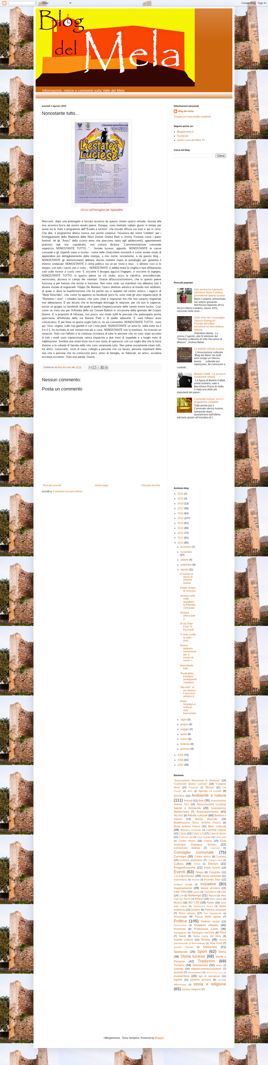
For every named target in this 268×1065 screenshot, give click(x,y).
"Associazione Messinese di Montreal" (197, 780)
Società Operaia (183, 947)
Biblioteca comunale (190, 830)
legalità (178, 979)
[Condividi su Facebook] (102, 367)
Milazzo (199, 898)
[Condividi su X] (98, 367)
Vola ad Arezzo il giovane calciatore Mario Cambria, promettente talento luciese (209, 292)
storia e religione (209, 984)
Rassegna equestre (203, 932)
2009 (181, 755)
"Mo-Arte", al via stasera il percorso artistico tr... (188, 692)
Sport (202, 951)
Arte (201, 800)
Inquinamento (183, 888)
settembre (186, 564)
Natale (210, 902)
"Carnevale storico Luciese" (190, 783)
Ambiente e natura (209, 795)
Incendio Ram (212, 879)
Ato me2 (178, 815)
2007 (181, 764)
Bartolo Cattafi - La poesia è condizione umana (210, 375)
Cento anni (220, 837)
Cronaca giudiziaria (190, 860)
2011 (181, 537)
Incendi (195, 879)
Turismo (179, 965)
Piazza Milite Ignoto (208, 916)
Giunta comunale (211, 876)
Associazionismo (207, 811)
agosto (184, 569)
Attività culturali (197, 815)
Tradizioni (206, 961)
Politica (180, 921)
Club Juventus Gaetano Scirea (200, 842)
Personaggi (180, 916)
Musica (178, 902)
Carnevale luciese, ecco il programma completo (208, 400)
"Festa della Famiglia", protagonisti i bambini (188, 678)
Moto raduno (216, 899)
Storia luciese (192, 956)
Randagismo (180, 932)
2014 (181, 523)
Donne (197, 864)
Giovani (189, 876)
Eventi (179, 872)
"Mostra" (209, 787)
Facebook (182, 135)
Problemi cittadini (206, 925)
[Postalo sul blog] (94, 367)
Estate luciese (212, 867)
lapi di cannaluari (209, 976)
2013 (181, 528)
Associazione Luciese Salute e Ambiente (200, 806)
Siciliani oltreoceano (187, 615)
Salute (182, 936)
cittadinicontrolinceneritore (206, 968)
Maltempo (194, 895)
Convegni (180, 856)
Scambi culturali (183, 939)
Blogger (159, 1038)
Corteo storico (203, 856)
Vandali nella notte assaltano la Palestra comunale (187, 601)
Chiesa (208, 840)
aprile (184, 734)
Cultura (178, 863)
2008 (181, 760)
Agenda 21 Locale (209, 791)
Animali (188, 800)
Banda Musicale (206, 819)
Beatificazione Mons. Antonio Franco (197, 822)
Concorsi (215, 848)
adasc (219, 965)
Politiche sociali (210, 921)
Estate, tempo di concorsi (188, 589)
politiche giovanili (200, 979)
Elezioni (213, 863)
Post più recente (52, 485)
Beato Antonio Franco (187, 826)
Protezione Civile (206, 929)
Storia (222, 951)
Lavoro (196, 892)
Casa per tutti (186, 837)
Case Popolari (204, 837)
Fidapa (200, 872)
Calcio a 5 (198, 833)
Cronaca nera (215, 860)
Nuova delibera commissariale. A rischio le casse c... (188, 653)
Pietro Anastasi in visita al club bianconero (188, 707)
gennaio (185, 748)
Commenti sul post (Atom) (67, 491)
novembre (186, 552)
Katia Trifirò (180, 891)
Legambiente (210, 892)
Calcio (182, 833)
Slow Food (216, 943)
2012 (181, 532)
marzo (184, 739)
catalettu (178, 968)
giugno (184, 724)
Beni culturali (217, 826)
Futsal (177, 876)
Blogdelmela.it (185, 131)
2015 (181, 518)
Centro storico (187, 840)
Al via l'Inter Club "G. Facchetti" (187, 626)
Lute (181, 895)
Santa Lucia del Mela (207, 936)
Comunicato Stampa (187, 848)
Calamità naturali (216, 829)
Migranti (212, 895)
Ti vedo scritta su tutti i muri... (188, 637)
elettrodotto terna (214, 972)
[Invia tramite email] (90, 367)
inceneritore (181, 976)
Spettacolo (181, 951)
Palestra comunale (215, 909)
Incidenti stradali (183, 884)
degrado (178, 972)
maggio (185, 729)
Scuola (205, 939)
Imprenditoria (180, 879)
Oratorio (195, 909)
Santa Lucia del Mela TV (191, 140)
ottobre (184, 559)
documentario (195, 972)
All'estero (179, 795)
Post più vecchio (151, 485)
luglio (183, 719)
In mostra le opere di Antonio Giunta (186, 578)
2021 (181, 493)
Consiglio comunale (194, 852)
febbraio (185, 744)
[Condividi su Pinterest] (106, 367)
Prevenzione (180, 925)
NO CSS (194, 902)
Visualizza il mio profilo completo (192, 116)
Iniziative (208, 884)
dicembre (186, 546)
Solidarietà (210, 947)
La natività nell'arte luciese (209, 348)
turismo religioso (191, 989)
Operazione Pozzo (203, 906)
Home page (101, 485)
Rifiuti (223, 932)
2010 (181, 542)
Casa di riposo (218, 833)
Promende (180, 929)
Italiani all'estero (210, 888)
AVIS (189, 791)
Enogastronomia (185, 867)
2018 (181, 503)
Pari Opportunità (213, 913)
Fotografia (214, 872)
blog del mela (186, 111)
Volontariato (200, 965)
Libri (223, 891)
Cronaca (221, 856)
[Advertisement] (186, 189)
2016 (181, 513)
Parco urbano (187, 913)
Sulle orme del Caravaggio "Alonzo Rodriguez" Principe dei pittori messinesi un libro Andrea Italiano (209, 323)
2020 (181, 498)
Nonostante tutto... (186, 667)
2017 (181, 508)
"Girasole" (193, 787)
